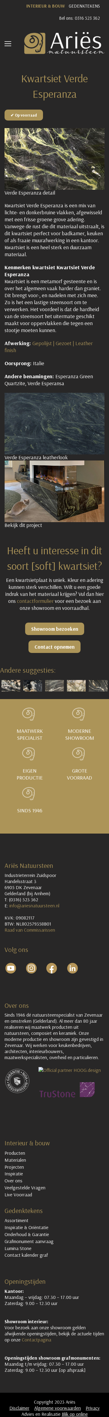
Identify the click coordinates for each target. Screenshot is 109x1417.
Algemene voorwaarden (57, 1408)
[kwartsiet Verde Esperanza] (54, 423)
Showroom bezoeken (54, 629)
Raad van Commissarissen (30, 930)
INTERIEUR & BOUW (45, 6)
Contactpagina (36, 1340)
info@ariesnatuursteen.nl (34, 905)
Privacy (93, 1408)
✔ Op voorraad (24, 115)
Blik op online (75, 1414)
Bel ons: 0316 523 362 (79, 18)
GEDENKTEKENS (84, 6)
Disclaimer (19, 1408)
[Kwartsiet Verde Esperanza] (54, 159)
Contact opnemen (54, 647)
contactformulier (35, 600)
